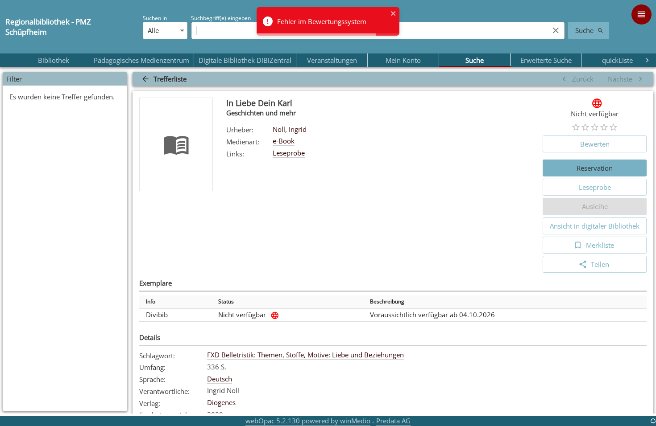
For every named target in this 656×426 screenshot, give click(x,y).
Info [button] (150, 301)
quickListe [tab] (617, 60)
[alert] (328, 21)
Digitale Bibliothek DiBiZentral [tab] (245, 60)
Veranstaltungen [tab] (332, 60)
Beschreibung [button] (387, 301)
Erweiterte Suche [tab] (546, 60)
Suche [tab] (474, 60)
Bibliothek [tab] (53, 60)
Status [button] (226, 301)
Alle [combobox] (153, 30)
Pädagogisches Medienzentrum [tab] (141, 60)
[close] (393, 14)
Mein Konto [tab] (403, 60)
